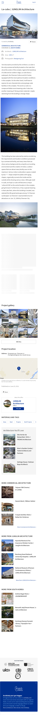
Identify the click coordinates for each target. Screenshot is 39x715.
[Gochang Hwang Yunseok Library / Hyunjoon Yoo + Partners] (7, 626)
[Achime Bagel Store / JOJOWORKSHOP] (7, 599)
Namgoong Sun (19, 59)
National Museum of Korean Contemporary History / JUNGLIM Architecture (24, 570)
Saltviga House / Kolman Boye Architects (25, 463)
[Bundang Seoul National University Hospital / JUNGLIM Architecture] (7, 559)
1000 (10, 55)
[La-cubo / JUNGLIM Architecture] (13, 314)
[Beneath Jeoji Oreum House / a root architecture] (7, 612)
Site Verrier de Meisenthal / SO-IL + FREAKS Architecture (24, 437)
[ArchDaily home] (18, 2)
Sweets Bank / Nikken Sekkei (25, 501)
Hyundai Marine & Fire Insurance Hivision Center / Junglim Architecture (24, 543)
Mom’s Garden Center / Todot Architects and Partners (25, 450)
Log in (34, 2)
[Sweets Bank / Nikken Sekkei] (7, 506)
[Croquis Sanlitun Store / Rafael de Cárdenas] (7, 519)
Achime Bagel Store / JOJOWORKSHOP (22, 595)
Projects (18, 422)
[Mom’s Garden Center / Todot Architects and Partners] (9, 453)
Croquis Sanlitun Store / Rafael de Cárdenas (23, 516)
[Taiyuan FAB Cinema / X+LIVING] (7, 492)
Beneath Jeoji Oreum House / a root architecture (25, 608)
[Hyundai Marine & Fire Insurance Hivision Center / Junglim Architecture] (7, 545)
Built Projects (28, 422)
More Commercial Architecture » (26, 527)
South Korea (15, 48)
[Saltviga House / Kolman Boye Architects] (9, 467)
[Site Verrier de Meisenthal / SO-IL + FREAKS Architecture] (9, 439)
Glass (4, 422)
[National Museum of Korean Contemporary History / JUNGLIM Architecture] (7, 573)
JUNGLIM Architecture (19, 51)
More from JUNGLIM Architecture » (26, 580)
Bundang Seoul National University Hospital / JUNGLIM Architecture (25, 556)
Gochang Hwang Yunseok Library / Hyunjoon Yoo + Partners (24, 623)
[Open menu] (2, 2)
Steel (11, 422)
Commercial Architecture (11, 46)
